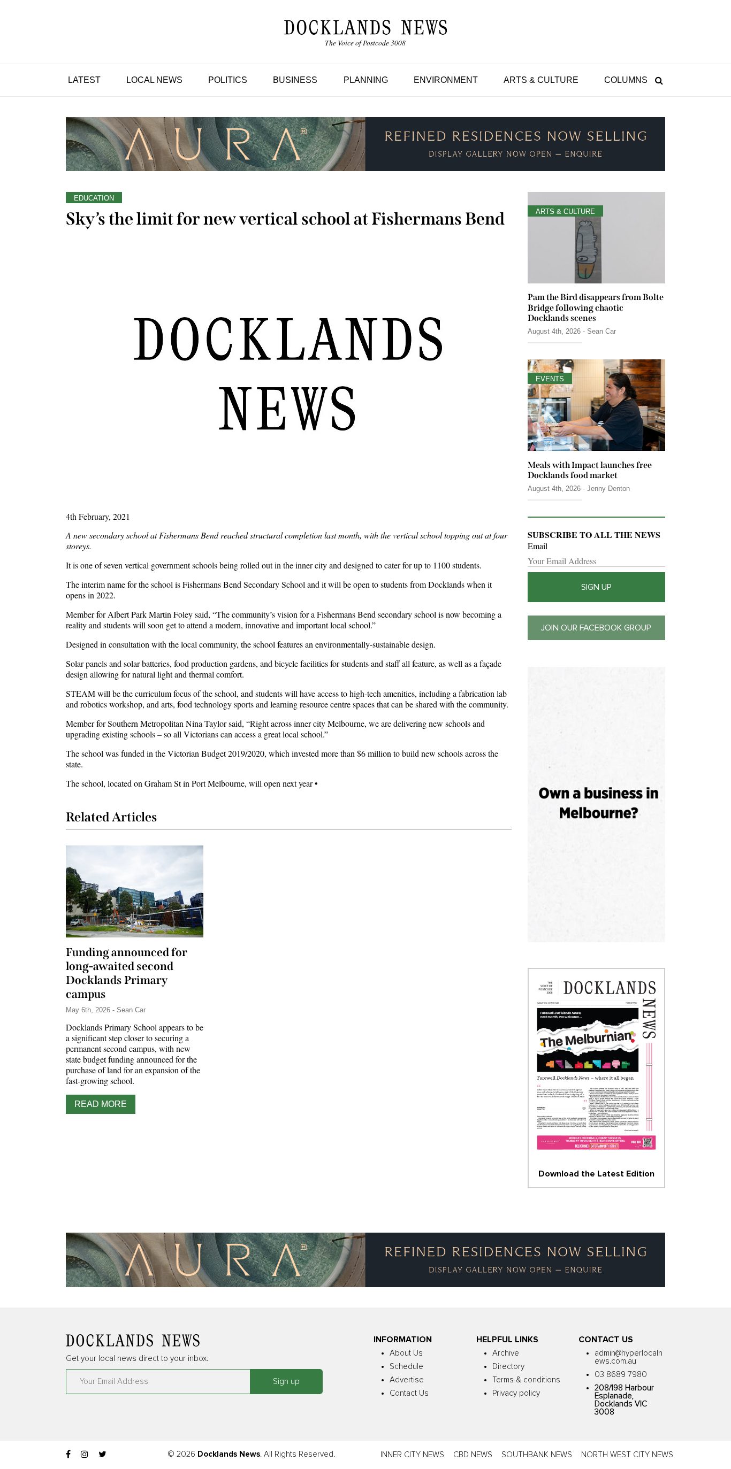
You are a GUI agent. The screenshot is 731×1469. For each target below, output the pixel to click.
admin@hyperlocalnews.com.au (629, 1357)
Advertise (407, 1380)
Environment (446, 79)
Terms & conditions (526, 1380)
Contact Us (409, 1393)
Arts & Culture (541, 79)
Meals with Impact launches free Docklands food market (590, 470)
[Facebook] (68, 1454)
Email (537, 546)
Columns (626, 79)
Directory (508, 1367)
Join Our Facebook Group (596, 627)
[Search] (656, 80)
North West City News (627, 1455)
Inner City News (412, 1455)
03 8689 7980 (621, 1375)
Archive (505, 1353)
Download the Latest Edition (596, 1173)
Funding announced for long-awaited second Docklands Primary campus (126, 973)
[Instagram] (84, 1454)
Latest (84, 79)
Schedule (406, 1367)
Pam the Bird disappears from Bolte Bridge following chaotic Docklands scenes (596, 307)
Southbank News (536, 1455)
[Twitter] (102, 1454)
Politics (227, 79)
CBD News (472, 1455)
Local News (154, 79)
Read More (100, 1104)
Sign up (596, 587)
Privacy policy (516, 1393)
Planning (366, 79)
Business (295, 79)
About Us (406, 1353)
